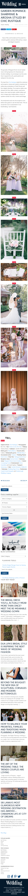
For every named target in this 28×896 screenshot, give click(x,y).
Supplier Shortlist (10, 567)
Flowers (2, 844)
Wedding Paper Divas (13, 469)
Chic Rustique (12, 82)
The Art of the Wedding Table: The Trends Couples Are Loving (12, 768)
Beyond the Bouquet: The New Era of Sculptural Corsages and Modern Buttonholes (13, 688)
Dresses (2, 841)
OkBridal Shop (20, 453)
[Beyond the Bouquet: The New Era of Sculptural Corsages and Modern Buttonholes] (14, 673)
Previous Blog (6, 480)
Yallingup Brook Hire (19, 457)
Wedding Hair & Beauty (5, 855)
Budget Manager (11, 565)
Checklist (4, 565)
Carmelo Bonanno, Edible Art (19, 467)
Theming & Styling (4, 845)
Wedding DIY (3, 853)
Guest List (18, 565)
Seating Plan (3, 859)
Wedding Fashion (4, 851)
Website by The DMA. (17, 889)
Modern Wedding (14, 883)
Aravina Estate (14, 459)
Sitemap (2, 873)
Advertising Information (5, 870)
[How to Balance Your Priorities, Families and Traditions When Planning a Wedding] (14, 715)
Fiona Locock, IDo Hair (15, 446)
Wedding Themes (4, 852)
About (2, 869)
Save (15, 46)
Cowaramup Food (5, 463)
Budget (2, 863)
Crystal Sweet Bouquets (7, 471)
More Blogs (3, 833)
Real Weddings (3, 840)
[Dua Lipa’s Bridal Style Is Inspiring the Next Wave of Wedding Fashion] (14, 633)
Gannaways (4, 467)
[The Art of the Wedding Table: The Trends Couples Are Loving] (14, 754)
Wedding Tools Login (5, 868)
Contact (2, 872)
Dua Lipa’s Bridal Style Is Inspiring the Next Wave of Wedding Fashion (14, 648)
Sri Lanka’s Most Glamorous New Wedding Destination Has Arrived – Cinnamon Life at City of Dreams (13, 809)
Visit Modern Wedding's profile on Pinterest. (13, 578)
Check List (3, 862)
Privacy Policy (13, 890)
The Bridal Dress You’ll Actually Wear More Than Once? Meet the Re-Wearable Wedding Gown (14, 606)
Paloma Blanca (12, 451)
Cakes (2, 842)
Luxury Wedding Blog (16, 892)
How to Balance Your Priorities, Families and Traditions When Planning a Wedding (14, 728)
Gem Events (4, 457)
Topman (14, 455)
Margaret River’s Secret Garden (13, 461)
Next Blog (23, 480)
